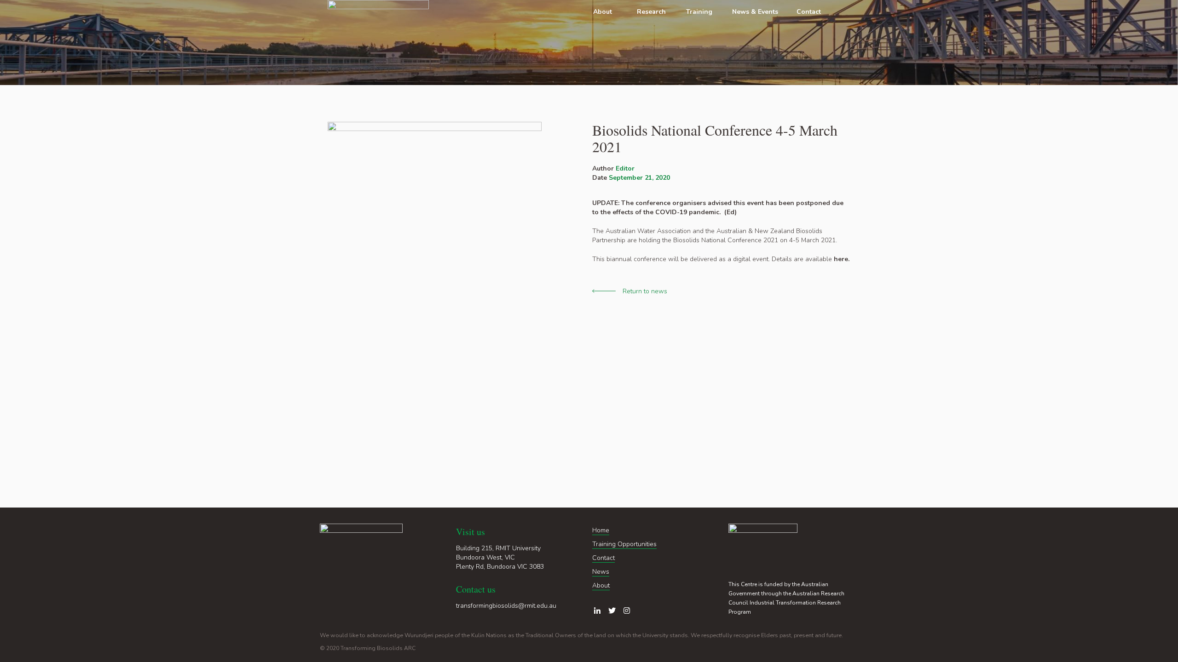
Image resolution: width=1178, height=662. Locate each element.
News (600, 571)
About (601, 585)
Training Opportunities (624, 544)
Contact (603, 558)
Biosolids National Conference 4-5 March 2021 (714, 138)
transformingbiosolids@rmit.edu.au (506, 605)
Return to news (645, 291)
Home (600, 530)
